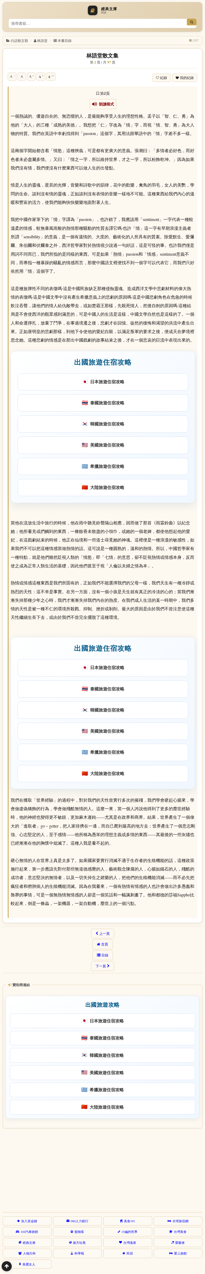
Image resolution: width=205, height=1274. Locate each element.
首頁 (104, 944)
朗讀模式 (105, 104)
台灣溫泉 (129, 1242)
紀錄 (163, 78)
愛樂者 (180, 1242)
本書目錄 (65, 40)
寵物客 (79, 1231)
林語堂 (42, 40)
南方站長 (79, 1242)
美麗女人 (28, 1264)
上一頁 (104, 933)
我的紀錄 (187, 78)
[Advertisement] (101, 1169)
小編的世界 (129, 1231)
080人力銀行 (79, 1221)
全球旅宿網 (180, 1221)
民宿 (130, 1253)
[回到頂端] (7, 1266)
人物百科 (29, 1253)
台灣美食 (180, 1231)
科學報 (79, 1253)
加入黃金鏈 (29, 1221)
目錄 (104, 955)
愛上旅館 (180, 1253)
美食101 (129, 1221)
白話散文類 (19, 40)
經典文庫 (29, 1242)
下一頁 (101, 966)
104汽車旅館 (29, 1231)
